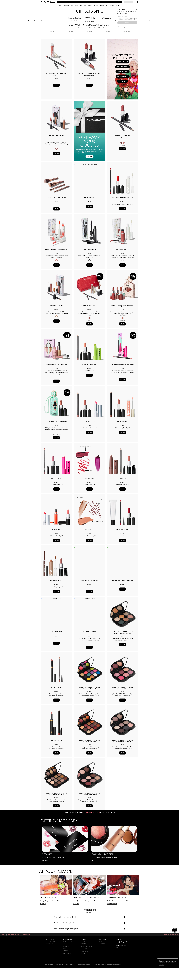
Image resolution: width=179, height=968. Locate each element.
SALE (107, 5)
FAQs (64, 948)
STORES (118, 5)
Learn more (161, 964)
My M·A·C (101, 941)
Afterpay (83, 953)
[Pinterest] (126, 942)
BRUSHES (90, 5)
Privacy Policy (49, 964)
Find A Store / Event (50, 941)
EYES (81, 5)
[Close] (174, 962)
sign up (127, 22)
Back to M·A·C (84, 948)
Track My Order (67, 943)
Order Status (102, 943)
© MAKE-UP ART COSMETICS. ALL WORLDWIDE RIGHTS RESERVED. (106, 964)
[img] (56, 56)
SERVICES (112, 5)
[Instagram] (123, 942)
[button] (89, 131)
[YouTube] (121, 942)
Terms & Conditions (70, 964)
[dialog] (56, 74)
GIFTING (96, 5)
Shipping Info (66, 950)
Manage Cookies (59, 964)
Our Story (83, 941)
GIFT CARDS (122, 81)
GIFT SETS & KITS (122, 76)
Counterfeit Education (84, 964)
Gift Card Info (67, 953)
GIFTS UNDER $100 (122, 66)
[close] (137, 8)
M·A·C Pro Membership (86, 946)
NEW (60, 5)
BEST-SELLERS (66, 5)
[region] (167, 962)
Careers (83, 950)
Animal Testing (84, 951)
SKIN (85, 5)
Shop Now (56, 153)
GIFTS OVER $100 (122, 71)
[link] (89, 156)
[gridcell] (56, 149)
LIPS (72, 5)
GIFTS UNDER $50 (122, 62)
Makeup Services (50, 943)
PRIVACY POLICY (131, 19)
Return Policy (66, 952)
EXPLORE (102, 5)
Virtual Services (67, 941)
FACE (76, 5)
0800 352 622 (66, 946)
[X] (119, 942)
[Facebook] (116, 942)
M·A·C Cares (84, 943)
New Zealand (119, 947)
